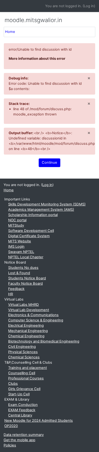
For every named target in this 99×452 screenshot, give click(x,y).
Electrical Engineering (26, 325)
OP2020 (11, 426)
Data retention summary (24, 435)
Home (10, 32)
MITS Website (19, 241)
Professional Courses (26, 378)
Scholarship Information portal (33, 215)
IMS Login (16, 246)
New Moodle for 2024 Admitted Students (38, 420)
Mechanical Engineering (28, 331)
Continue (49, 162)
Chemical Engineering (26, 336)
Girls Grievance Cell (24, 389)
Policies (10, 445)
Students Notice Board (27, 278)
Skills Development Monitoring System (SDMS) (47, 204)
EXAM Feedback (21, 410)
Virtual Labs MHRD (23, 304)
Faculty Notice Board (25, 283)
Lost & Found (19, 273)
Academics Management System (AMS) (41, 209)
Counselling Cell (21, 373)
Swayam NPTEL (21, 252)
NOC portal (17, 220)
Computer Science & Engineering (35, 320)
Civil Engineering (22, 346)
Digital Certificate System (29, 236)
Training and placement (27, 368)
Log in (89, 6)
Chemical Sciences (24, 357)
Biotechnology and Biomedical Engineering (43, 341)
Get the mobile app (19, 440)
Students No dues (23, 267)
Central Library (20, 415)
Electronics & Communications (33, 315)
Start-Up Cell (19, 394)
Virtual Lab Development (28, 310)
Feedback (16, 289)
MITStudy (16, 225)
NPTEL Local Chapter (25, 257)
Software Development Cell (31, 231)
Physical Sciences (23, 352)
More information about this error (37, 58)
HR (10, 294)
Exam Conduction (23, 405)
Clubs (13, 383)
